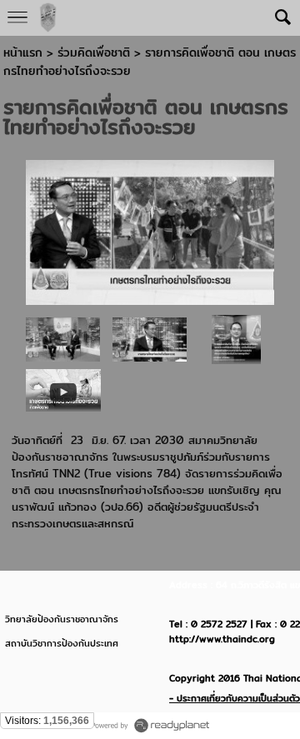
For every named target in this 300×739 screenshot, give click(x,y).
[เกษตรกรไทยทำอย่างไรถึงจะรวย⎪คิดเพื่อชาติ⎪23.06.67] (63, 389)
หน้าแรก (22, 52)
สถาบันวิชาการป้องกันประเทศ (61, 643)
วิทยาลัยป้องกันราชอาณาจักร (61, 619)
